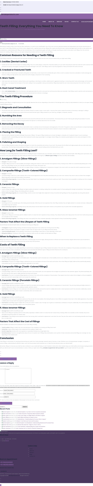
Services (59, 21)
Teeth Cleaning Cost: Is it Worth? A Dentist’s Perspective (29, 428)
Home (44, 21)
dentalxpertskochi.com (14, 475)
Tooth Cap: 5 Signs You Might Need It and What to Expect (31, 415)
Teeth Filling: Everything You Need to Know (27, 417)
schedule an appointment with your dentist (53, 348)
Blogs (67, 21)
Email (1, 393)
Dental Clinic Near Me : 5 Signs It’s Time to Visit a (29, 424)
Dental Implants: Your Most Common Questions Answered (32, 412)
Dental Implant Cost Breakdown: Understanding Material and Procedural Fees (35, 423)
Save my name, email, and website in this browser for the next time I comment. (21, 400)
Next (12, 359)
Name (1, 390)
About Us (51, 21)
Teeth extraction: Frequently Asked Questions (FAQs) (31, 413)
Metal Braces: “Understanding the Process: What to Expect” (32, 419)
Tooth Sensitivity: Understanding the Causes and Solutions (31, 426)
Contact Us (75, 21)
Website (2, 397)
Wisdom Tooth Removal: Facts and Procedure (27, 421)
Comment (2, 369)
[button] (7, 467)
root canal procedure (10, 91)
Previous (5, 359)
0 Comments (21, 43)
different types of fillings (51, 155)
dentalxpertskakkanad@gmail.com (15, 5)
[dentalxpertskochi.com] (46, 14)
